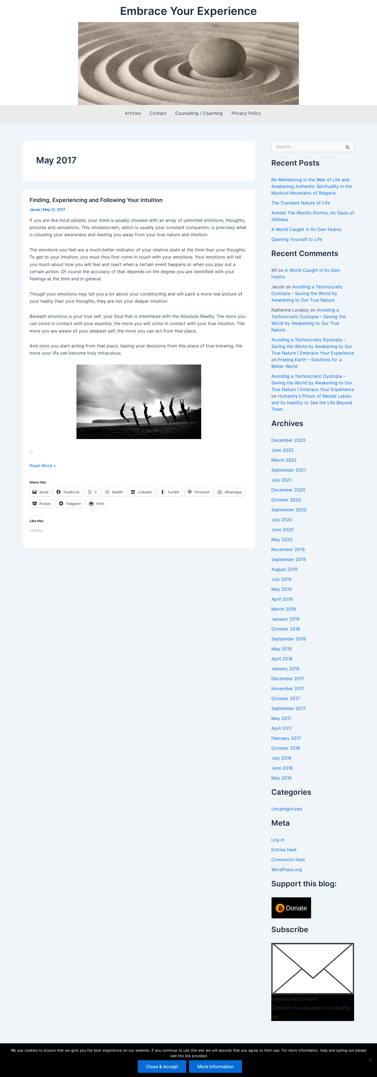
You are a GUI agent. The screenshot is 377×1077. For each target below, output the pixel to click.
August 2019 (284, 569)
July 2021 (281, 480)
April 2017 (281, 728)
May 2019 (281, 589)
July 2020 (281, 519)
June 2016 (282, 768)
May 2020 (282, 539)
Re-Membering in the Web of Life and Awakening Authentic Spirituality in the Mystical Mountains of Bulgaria (311, 186)
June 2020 (282, 529)
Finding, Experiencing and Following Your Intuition (96, 200)
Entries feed (283, 849)
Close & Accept (162, 1066)
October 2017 (285, 698)
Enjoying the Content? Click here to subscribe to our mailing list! (310, 1007)
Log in (277, 839)
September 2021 (288, 470)
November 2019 (288, 549)
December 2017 (287, 678)
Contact (158, 113)
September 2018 (288, 639)
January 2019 (285, 619)
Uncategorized (286, 809)
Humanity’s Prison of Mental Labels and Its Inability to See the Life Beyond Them (311, 402)
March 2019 (283, 609)
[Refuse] (370, 1060)
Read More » (43, 465)
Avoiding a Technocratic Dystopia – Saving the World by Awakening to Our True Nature (307, 293)
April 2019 (282, 599)
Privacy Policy (246, 113)
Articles (133, 113)
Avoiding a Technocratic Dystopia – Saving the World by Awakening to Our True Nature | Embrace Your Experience (312, 346)
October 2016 (285, 748)
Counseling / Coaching (199, 113)
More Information (215, 1066)
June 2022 (282, 450)
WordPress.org (286, 869)
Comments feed (288, 859)
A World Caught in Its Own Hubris (306, 229)
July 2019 (281, 579)
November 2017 (287, 688)
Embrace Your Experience (188, 11)
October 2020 (286, 499)
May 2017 (281, 718)
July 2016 (281, 758)
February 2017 (286, 738)
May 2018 (281, 648)
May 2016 (281, 778)
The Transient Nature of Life (300, 203)
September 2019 (288, 559)
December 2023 (288, 440)
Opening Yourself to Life (296, 239)
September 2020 (289, 509)
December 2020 (288, 490)
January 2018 (285, 668)
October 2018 (285, 629)
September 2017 (288, 708)
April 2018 (282, 658)
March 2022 (284, 460)
